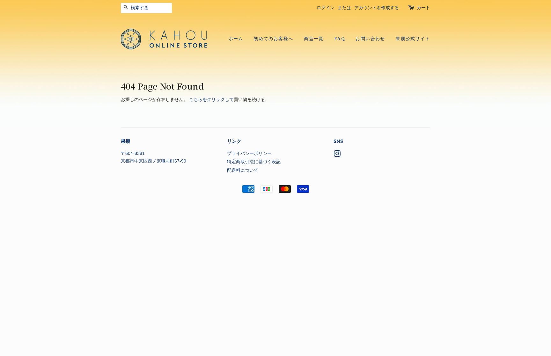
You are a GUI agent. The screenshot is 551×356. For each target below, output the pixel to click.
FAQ (339, 38)
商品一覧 (314, 38)
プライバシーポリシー (249, 153)
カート (423, 7)
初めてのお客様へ (273, 38)
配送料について (242, 170)
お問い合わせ (370, 38)
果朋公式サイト (413, 38)
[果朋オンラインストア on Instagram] (337, 155)
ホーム (236, 38)
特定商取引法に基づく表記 (254, 161)
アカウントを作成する (376, 7)
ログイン (325, 7)
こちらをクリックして (211, 99)
